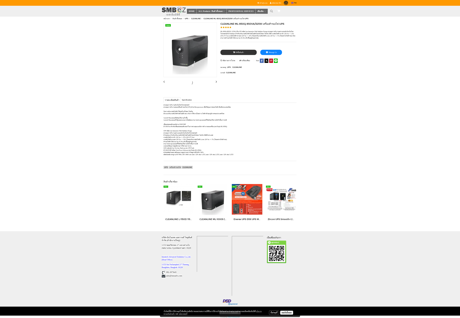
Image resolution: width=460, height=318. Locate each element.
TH (294, 3)
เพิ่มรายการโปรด (228, 60)
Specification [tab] (187, 100)
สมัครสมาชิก (276, 3)
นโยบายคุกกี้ (183, 314)
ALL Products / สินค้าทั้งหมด (210, 11)
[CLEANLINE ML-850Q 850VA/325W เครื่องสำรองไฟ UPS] (190, 49)
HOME (192, 11)
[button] (271, 11)
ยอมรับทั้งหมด (287, 313)
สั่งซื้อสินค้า (239, 52)
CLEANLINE (237, 67)
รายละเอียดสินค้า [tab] (172, 100)
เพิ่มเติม (260, 11)
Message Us (272, 52)
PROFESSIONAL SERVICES (241, 11)
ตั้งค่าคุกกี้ (274, 313)
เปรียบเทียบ (245, 60)
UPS (229, 67)
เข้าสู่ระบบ (263, 3)
